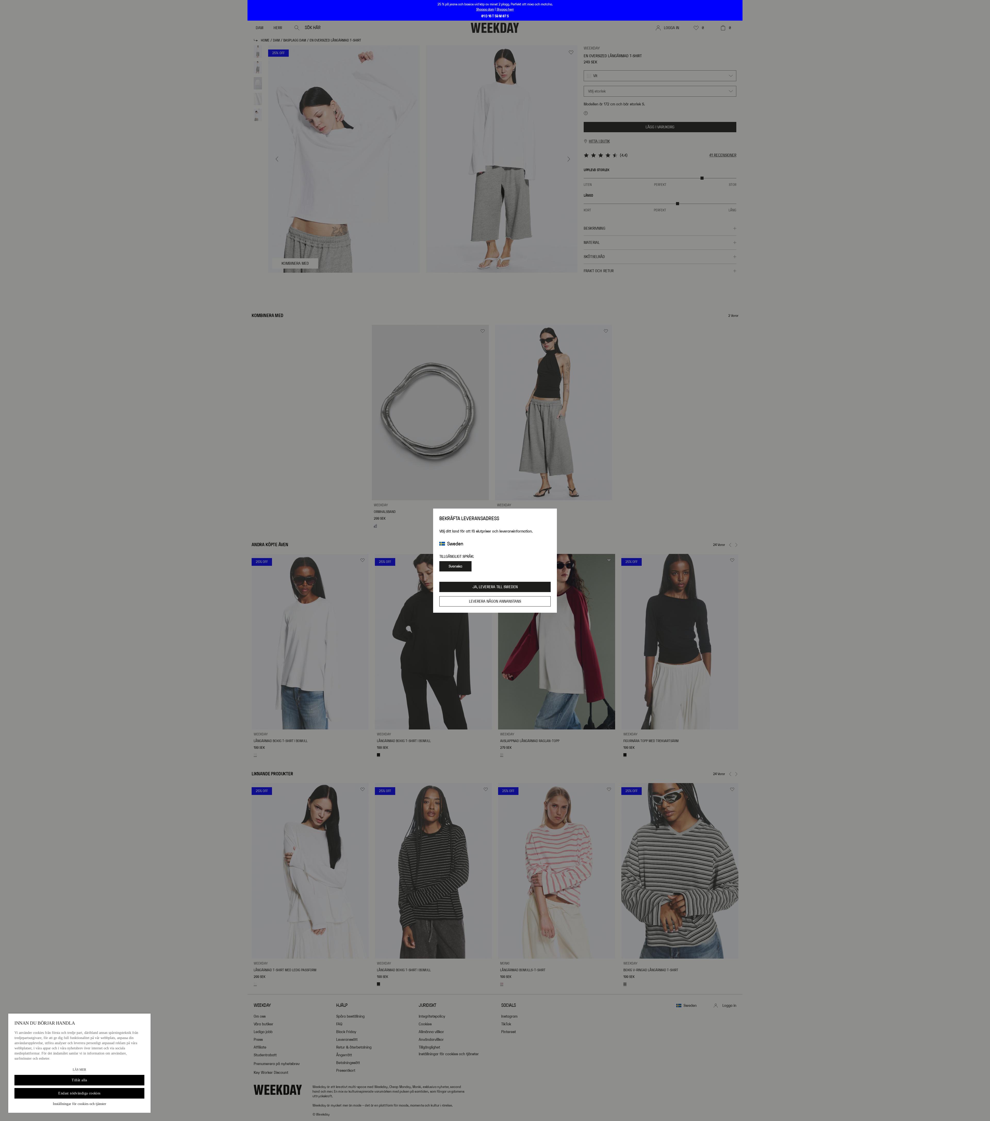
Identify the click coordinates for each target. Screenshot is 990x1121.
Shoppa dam (485, 9)
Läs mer (79, 1070)
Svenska (455, 566)
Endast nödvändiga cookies (79, 1093)
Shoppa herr (505, 9)
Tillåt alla (79, 1080)
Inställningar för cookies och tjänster (79, 1104)
